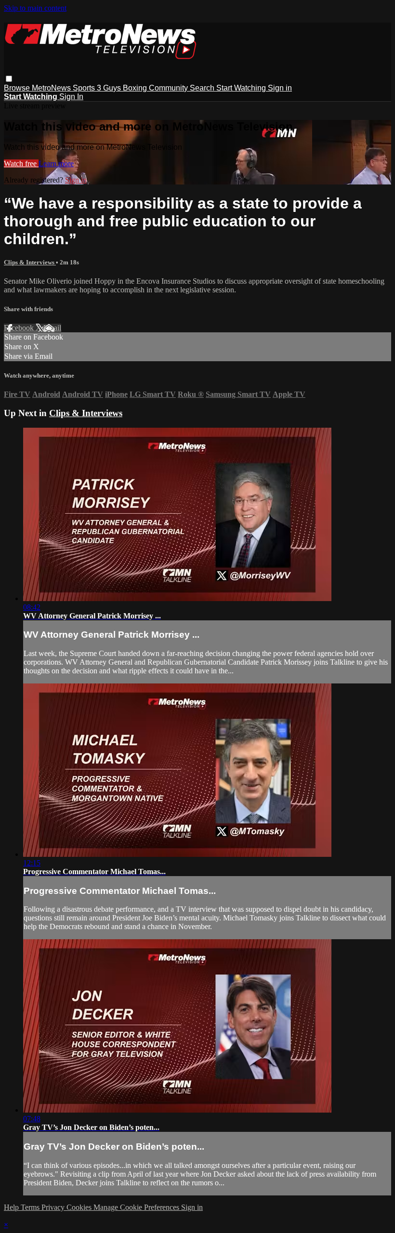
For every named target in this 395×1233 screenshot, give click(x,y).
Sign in (280, 88)
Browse (18, 88)
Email (52, 328)
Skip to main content (35, 8)
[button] (9, 79)
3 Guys (110, 88)
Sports (85, 88)
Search (203, 88)
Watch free (21, 163)
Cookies (79, 1207)
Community (169, 88)
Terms (31, 1207)
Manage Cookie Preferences (137, 1207)
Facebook (20, 328)
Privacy (53, 1207)
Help (12, 1207)
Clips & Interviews (30, 262)
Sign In (71, 96)
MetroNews (52, 88)
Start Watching (242, 88)
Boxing (136, 88)
